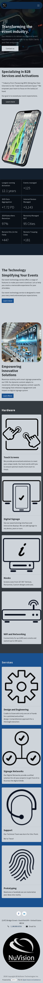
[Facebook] (18, 913)
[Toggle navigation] (38, 5)
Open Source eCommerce (32, 980)
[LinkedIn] (24, 913)
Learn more (10, 102)
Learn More (7, 396)
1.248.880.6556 (16, 926)
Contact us (10, 48)
